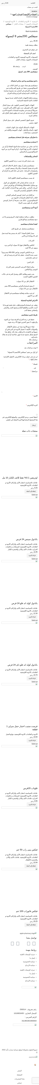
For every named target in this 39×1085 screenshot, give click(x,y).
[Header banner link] (19, 542)
